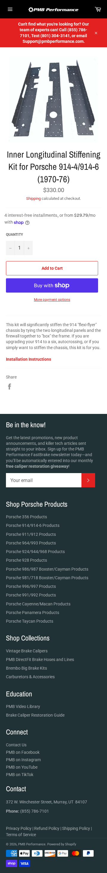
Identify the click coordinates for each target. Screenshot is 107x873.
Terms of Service (21, 834)
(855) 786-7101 (27, 811)
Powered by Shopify (61, 844)
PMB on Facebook (23, 752)
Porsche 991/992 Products (31, 595)
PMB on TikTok (19, 774)
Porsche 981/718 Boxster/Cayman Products (47, 577)
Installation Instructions (28, 359)
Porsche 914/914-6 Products (32, 525)
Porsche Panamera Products (32, 612)
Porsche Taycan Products (29, 621)
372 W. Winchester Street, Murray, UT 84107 (46, 802)
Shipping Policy (76, 828)
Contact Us (16, 744)
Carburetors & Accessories (30, 676)
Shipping (33, 198)
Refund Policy (46, 828)
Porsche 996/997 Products (31, 586)
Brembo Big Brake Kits (26, 668)
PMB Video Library (23, 706)
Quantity (14, 235)
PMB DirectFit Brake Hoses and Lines (40, 659)
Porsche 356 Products (26, 516)
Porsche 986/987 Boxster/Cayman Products (47, 569)
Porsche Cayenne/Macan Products (38, 604)
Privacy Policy (19, 828)
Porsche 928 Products (26, 560)
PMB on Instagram (23, 759)
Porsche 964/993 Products (31, 543)
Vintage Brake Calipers (27, 651)
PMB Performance (31, 844)
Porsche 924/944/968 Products (35, 551)
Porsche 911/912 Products (31, 534)
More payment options (52, 300)
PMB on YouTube (21, 767)
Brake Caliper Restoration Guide (35, 715)
